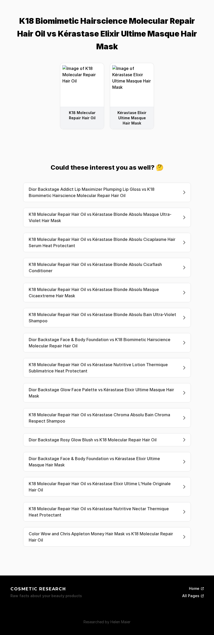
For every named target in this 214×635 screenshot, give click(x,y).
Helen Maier (120, 622)
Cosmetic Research (38, 588)
